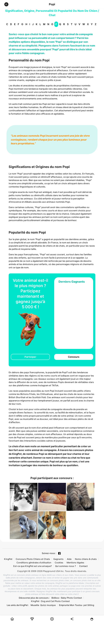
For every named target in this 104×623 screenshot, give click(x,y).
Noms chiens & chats (86, 559)
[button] (6, 4)
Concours (73, 356)
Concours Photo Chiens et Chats (33, 559)
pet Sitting (88, 605)
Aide (69, 559)
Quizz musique (48, 605)
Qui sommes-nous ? (65, 566)
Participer (30, 356)
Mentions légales (75, 562)
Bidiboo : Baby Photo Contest (66, 598)
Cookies (59, 562)
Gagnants (58, 559)
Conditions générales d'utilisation (34, 562)
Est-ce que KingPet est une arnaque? (32, 566)
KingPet (8, 559)
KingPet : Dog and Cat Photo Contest (50, 601)
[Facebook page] (59, 553)
